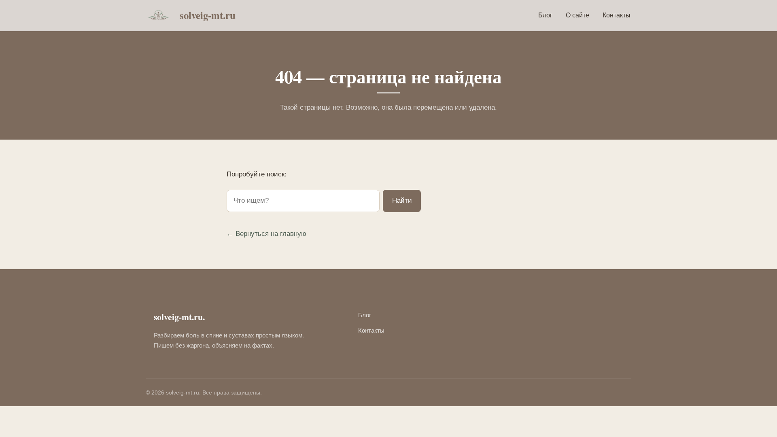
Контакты (617, 15)
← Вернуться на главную (266, 234)
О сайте (577, 15)
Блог (545, 15)
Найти (402, 200)
